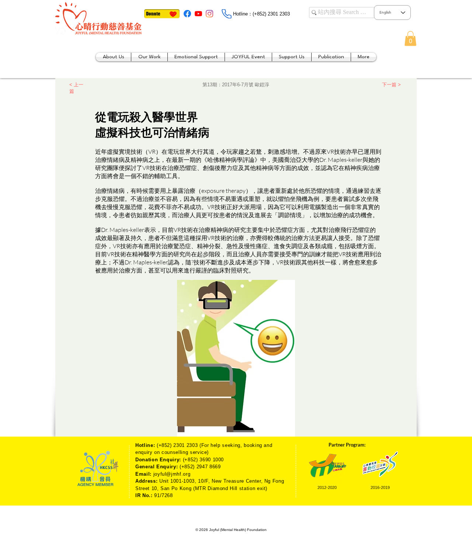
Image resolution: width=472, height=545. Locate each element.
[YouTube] (198, 13)
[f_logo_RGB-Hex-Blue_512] (187, 13)
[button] (410, 38)
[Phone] (226, 13)
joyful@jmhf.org (172, 474)
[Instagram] (209, 13)
